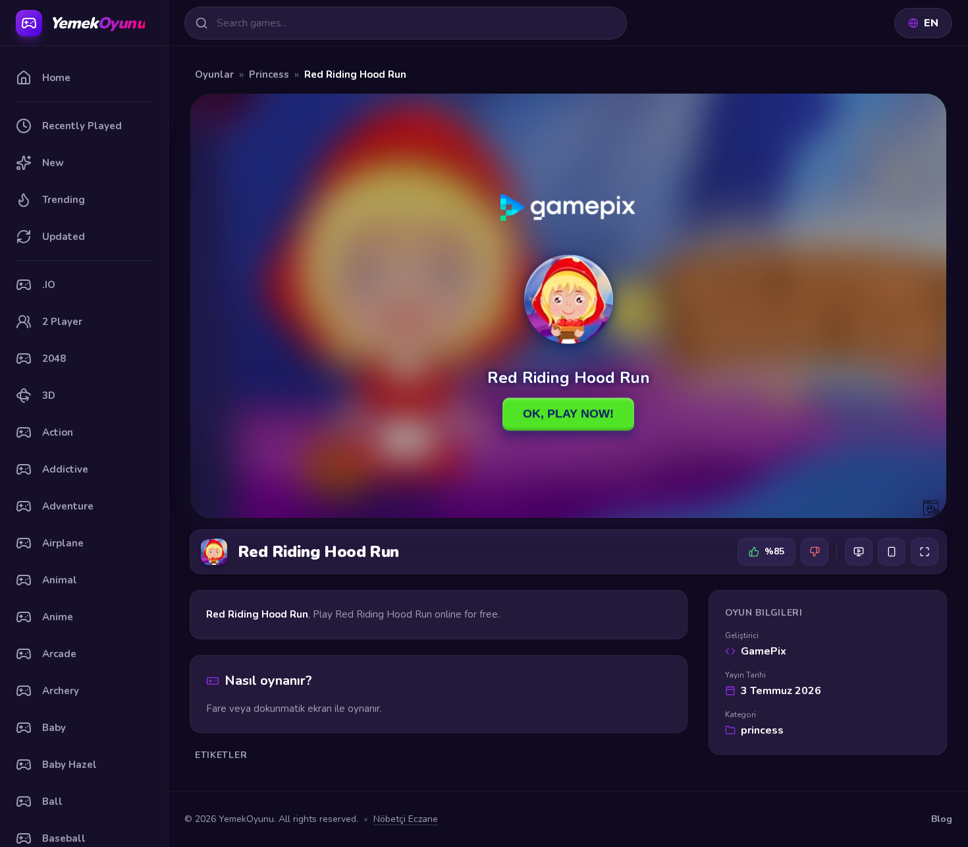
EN (931, 23)
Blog (941, 819)
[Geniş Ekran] (859, 552)
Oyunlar (214, 74)
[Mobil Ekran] (891, 552)
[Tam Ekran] (924, 552)
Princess (269, 74)
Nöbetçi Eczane (405, 819)
